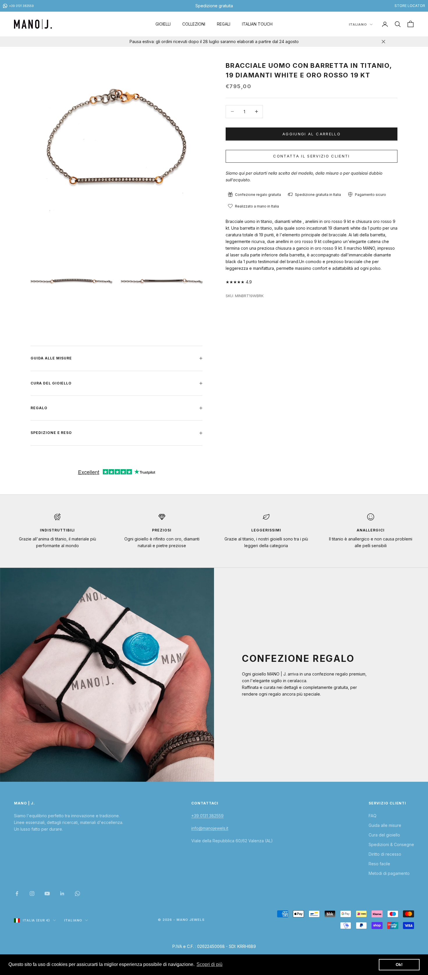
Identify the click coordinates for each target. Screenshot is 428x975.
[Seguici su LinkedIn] (62, 893)
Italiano (358, 24)
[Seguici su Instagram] (32, 893)
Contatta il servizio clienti (311, 155)
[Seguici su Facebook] (17, 893)
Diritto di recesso (385, 854)
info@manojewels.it (209, 828)
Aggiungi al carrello (311, 133)
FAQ (372, 815)
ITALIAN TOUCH (257, 24)
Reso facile (379, 863)
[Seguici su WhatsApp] (77, 893)
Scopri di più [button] (209, 964)
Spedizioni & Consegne (391, 844)
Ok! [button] (399, 964)
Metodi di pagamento (389, 873)
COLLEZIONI (193, 24)
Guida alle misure (385, 825)
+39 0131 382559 (207, 815)
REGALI (223, 24)
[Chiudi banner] (383, 41)
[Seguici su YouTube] (47, 893)
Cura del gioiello (384, 834)
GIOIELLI (163, 24)
